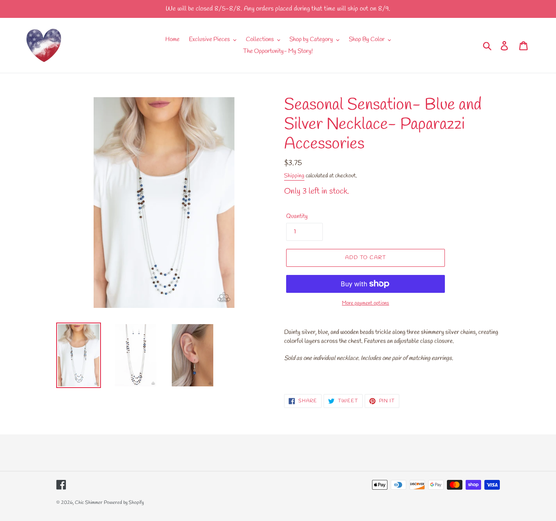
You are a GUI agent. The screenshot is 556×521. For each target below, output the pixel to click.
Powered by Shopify (124, 502)
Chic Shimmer (89, 502)
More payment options (365, 303)
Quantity (297, 216)
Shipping (294, 176)
